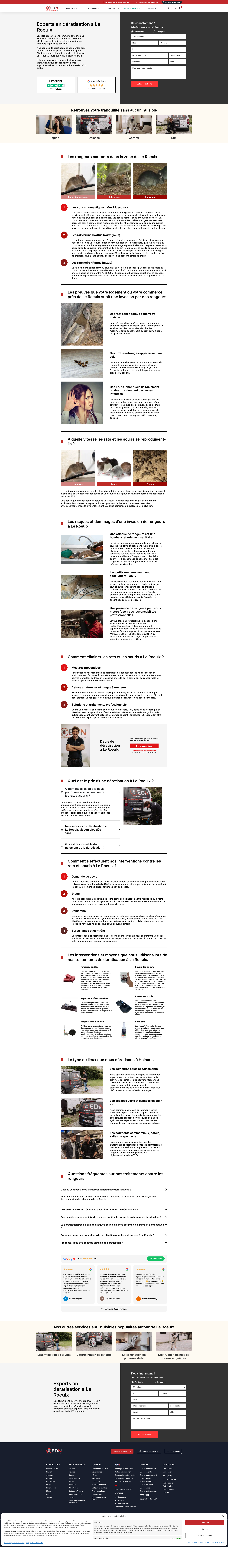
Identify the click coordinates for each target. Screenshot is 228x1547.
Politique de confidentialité (34, 1543)
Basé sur (55, 89)
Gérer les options (205, 1535)
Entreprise (161, 32)
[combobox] (158, 8)
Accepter (205, 1522)
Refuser (205, 1529)
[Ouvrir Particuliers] (80, 8)
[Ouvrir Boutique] (118, 8)
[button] (223, 1516)
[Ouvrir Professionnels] (102, 8)
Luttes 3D (96, 1465)
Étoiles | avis (96, 89)
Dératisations (53, 1465)
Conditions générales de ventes (14, 1543)
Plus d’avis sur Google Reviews (114, 1309)
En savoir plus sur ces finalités (214, 1542)
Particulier (139, 32)
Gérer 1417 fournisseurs (195, 1542)
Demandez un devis (144, 746)
